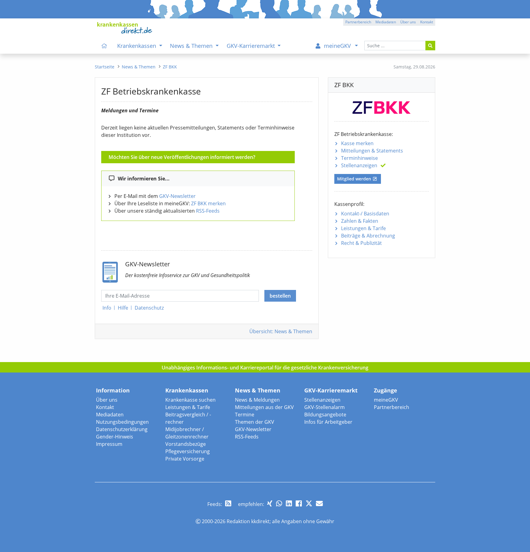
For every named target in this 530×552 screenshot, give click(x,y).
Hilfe (123, 307)
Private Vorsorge (184, 458)
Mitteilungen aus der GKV (264, 407)
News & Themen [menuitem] (192, 45)
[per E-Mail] (319, 503)
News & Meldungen (257, 399)
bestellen (280, 295)
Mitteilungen (372, 150)
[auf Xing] (269, 503)
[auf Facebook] (299, 503)
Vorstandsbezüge (185, 444)
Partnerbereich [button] (358, 22)
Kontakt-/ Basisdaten (365, 213)
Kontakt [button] (426, 22)
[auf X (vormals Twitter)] (308, 503)
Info (106, 307)
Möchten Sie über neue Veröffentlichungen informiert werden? (182, 157)
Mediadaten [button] (385, 22)
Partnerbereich (391, 407)
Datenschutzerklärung (122, 429)
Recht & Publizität (361, 243)
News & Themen (257, 390)
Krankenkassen (186, 390)
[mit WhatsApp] (279, 503)
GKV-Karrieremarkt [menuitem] (251, 45)
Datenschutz (149, 307)
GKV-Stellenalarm (324, 407)
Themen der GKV (254, 422)
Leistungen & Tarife (363, 228)
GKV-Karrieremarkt (331, 390)
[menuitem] (104, 46)
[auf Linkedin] (289, 503)
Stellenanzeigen (359, 165)
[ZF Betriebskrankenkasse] (381, 106)
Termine (244, 414)
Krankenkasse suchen (190, 399)
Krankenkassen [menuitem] (137, 45)
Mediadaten (110, 414)
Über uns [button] (408, 22)
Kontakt (105, 407)
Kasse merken (357, 143)
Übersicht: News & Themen (280, 331)
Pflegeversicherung (187, 451)
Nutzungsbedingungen (122, 422)
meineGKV (386, 399)
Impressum (109, 444)
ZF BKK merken (208, 203)
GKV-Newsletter (177, 196)
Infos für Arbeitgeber (328, 422)
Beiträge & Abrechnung (368, 235)
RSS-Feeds (208, 210)
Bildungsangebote (325, 414)
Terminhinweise (359, 158)
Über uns (106, 399)
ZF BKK (170, 67)
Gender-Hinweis (114, 436)
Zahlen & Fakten (359, 221)
